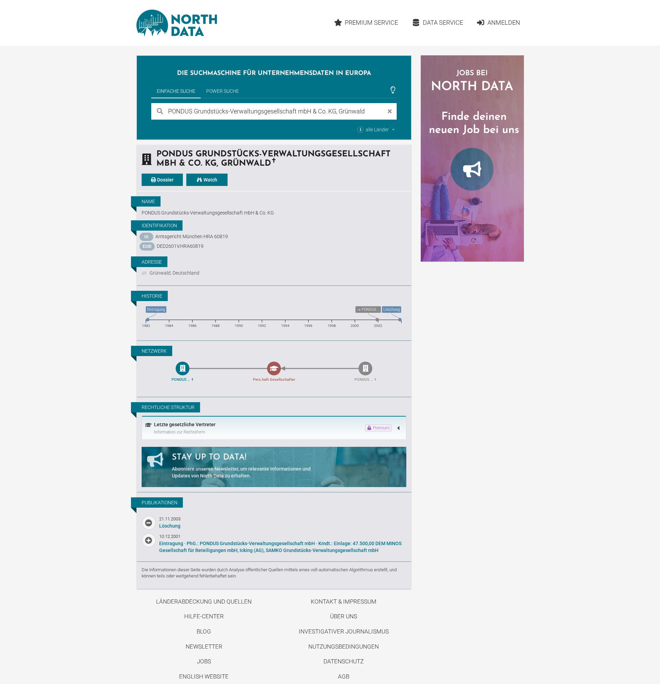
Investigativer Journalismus (344, 631)
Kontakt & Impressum (343, 601)
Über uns (343, 616)
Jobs (204, 661)
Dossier (165, 180)
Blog (204, 631)
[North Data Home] (176, 23)
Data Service (443, 22)
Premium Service (371, 22)
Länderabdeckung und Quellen (204, 601)
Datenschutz (343, 661)
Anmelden (503, 22)
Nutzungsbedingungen (343, 646)
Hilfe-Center (204, 616)
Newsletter (204, 646)
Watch (209, 180)
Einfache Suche (176, 91)
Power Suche (222, 91)
